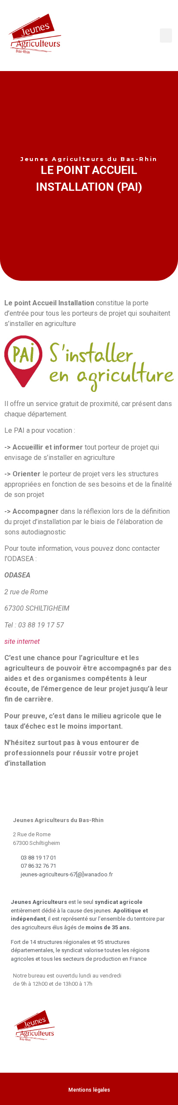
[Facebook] (37, 889)
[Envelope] (17, 889)
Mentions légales (89, 1090)
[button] (166, 35)
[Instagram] (78, 889)
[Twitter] (57, 889)
